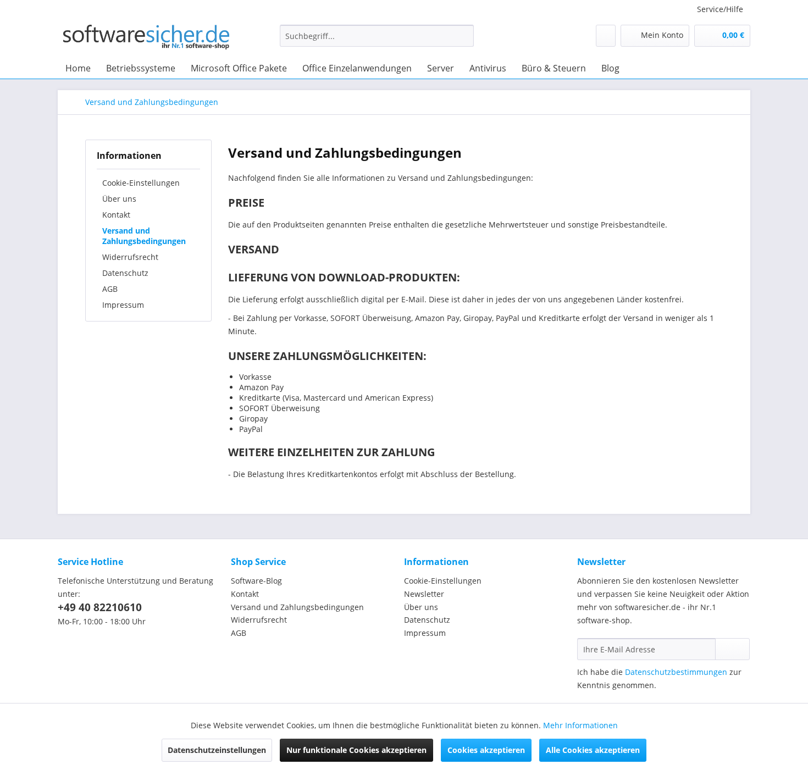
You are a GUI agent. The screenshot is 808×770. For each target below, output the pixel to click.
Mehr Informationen (580, 725)
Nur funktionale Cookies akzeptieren (356, 750)
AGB (110, 289)
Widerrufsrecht (130, 257)
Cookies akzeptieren (486, 750)
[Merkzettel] (606, 36)
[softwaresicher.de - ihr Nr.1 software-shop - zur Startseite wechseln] (146, 38)
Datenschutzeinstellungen (217, 750)
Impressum (123, 305)
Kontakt (116, 214)
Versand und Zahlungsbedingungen (144, 235)
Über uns (119, 198)
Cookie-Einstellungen (141, 183)
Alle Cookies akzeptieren (593, 750)
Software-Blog (256, 580)
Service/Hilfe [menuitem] (720, 9)
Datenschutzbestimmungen (676, 672)
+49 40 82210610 (100, 607)
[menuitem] (377, 41)
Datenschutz (125, 273)
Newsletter (424, 594)
